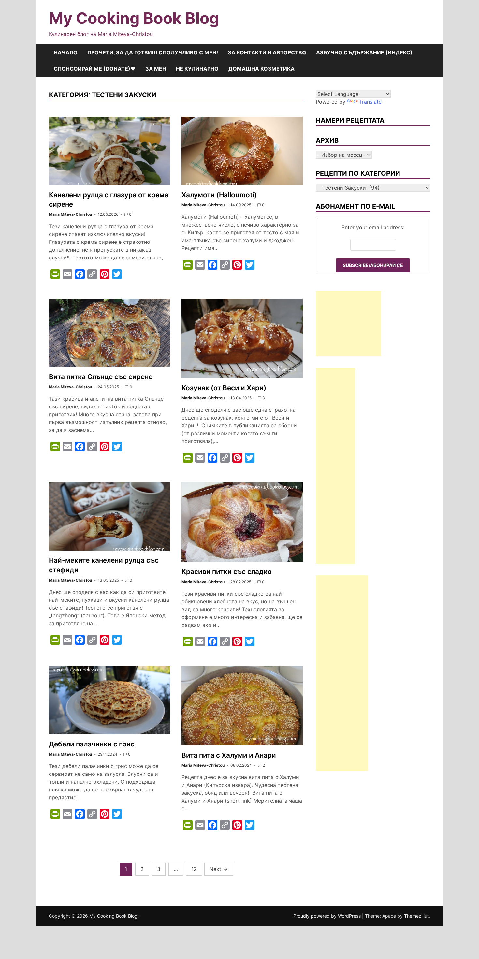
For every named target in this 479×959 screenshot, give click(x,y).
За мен (155, 69)
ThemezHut (416, 916)
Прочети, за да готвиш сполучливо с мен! (152, 52)
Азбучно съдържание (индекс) (364, 52)
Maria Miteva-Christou (70, 214)
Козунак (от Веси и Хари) (223, 388)
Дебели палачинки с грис (92, 744)
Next (219, 869)
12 (194, 869)
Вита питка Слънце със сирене (100, 377)
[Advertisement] (348, 323)
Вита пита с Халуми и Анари (228, 755)
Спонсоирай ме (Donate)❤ (95, 69)
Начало (66, 52)
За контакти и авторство (267, 52)
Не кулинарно (197, 69)
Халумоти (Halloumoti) (219, 195)
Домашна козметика (261, 69)
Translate (370, 101)
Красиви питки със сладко (226, 572)
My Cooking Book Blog (134, 18)
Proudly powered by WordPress (327, 916)
